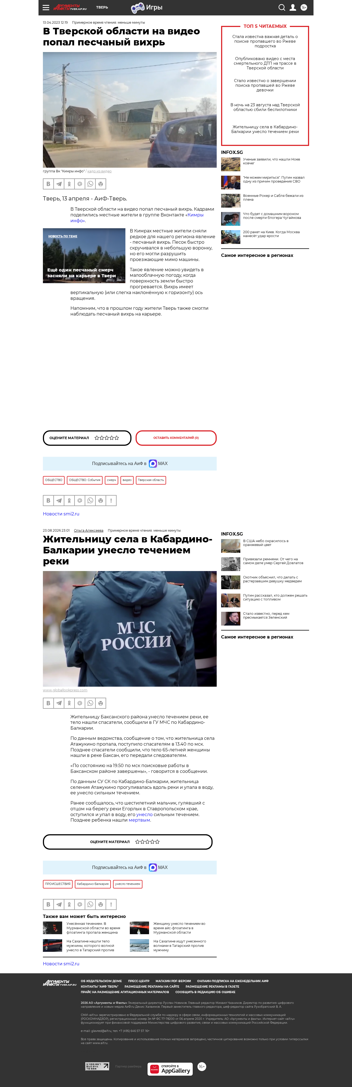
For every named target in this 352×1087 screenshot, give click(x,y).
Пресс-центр (138, 981)
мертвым (139, 820)
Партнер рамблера (128, 1066)
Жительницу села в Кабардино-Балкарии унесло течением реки (265, 129)
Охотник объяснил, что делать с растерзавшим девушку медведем (272, 579)
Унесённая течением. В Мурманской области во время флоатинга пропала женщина (93, 928)
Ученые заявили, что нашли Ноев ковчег (271, 161)
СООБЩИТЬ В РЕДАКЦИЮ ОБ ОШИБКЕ (205, 992)
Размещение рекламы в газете (212, 986)
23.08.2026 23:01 (56, 530)
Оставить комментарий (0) (176, 438)
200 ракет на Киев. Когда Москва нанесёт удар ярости (271, 234)
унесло (144, 814)
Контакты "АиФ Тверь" (99, 986)
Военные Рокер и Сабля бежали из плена (273, 198)
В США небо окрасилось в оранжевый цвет (265, 543)
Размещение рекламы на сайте (152, 986)
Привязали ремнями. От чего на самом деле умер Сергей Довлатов (273, 561)
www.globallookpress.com (65, 690)
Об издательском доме (101, 981)
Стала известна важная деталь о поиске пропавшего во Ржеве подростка (265, 41)
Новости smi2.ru (61, 514)
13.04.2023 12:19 (55, 22)
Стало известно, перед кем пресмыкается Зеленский (266, 615)
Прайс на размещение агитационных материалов (125, 992)
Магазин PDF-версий (173, 981)
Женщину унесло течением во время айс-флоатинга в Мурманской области (179, 928)
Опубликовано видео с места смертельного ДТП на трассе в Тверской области (265, 63)
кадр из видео (99, 171)
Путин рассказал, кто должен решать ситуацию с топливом (275, 597)
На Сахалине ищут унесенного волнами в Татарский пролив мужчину (179, 945)
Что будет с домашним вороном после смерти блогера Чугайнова (272, 216)
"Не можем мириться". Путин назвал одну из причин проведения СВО (274, 179)
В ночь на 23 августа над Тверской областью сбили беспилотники (265, 107)
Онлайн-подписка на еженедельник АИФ (233, 981)
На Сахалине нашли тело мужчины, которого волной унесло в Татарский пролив (90, 945)
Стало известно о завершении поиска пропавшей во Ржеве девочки (265, 85)
